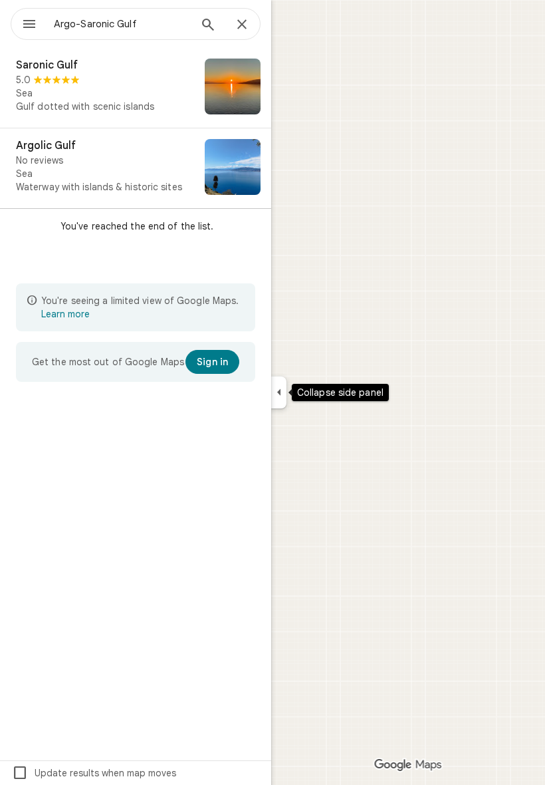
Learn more (65, 314)
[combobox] (121, 24)
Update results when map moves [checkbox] (94, 773)
